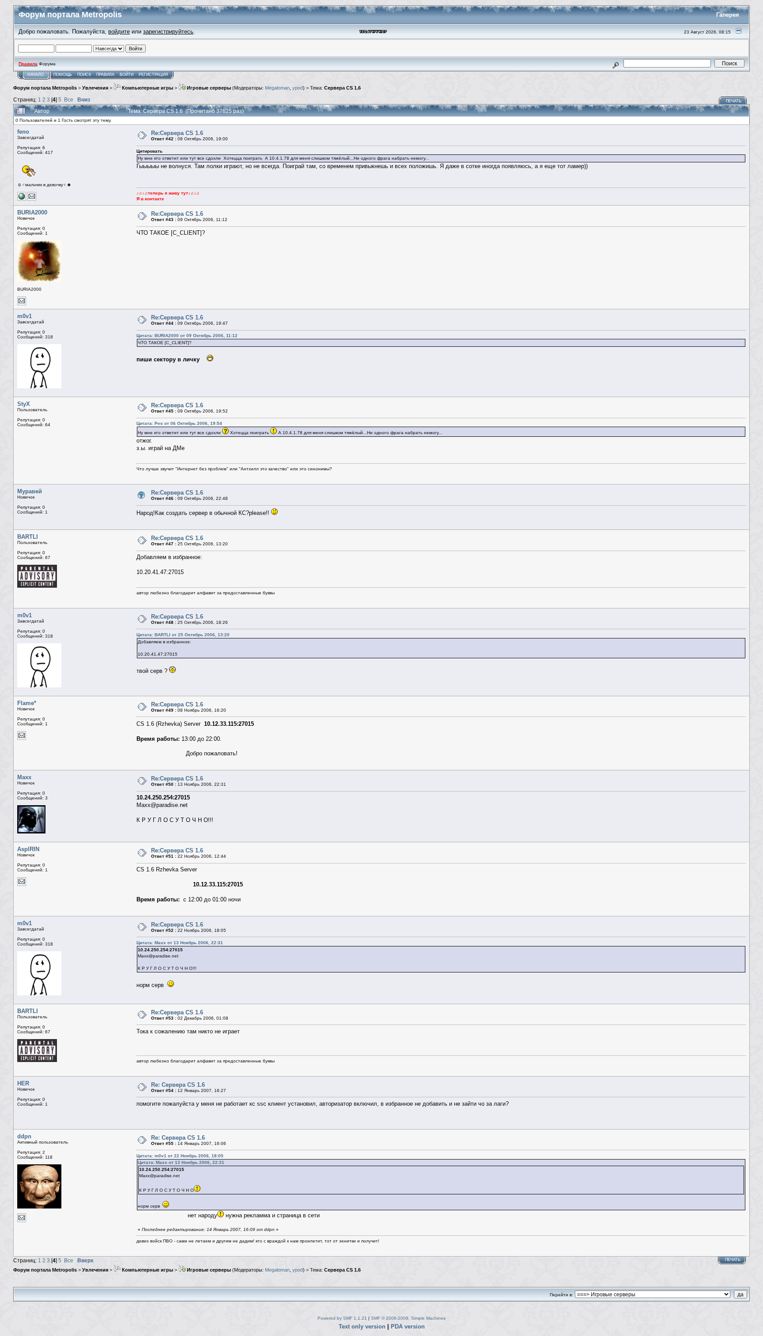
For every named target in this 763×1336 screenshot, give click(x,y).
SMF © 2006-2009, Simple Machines (408, 1318)
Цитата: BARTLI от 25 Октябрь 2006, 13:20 (183, 634)
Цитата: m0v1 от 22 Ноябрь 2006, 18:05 (179, 1155)
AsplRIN (28, 849)
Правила (105, 74)
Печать (733, 101)
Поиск (84, 74)
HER (23, 1083)
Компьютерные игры (147, 87)
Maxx (24, 777)
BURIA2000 (32, 212)
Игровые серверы (208, 87)
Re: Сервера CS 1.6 (178, 1084)
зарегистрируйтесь (168, 31)
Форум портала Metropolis (45, 87)
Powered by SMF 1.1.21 (342, 1318)
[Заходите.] (21, 199)
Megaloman (277, 87)
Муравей (29, 491)
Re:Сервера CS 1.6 (177, 133)
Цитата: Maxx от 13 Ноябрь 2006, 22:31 (179, 942)
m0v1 (24, 316)
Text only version (362, 1326)
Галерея (727, 14)
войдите (119, 31)
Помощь (62, 74)
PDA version (408, 1326)
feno (23, 131)
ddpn (24, 1136)
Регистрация (153, 74)
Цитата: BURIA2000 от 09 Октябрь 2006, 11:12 (187, 335)
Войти (126, 74)
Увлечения (95, 87)
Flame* (26, 703)
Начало (35, 74)
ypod (297, 87)
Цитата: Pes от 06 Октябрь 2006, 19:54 (179, 423)
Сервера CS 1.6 (342, 87)
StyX (23, 404)
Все (68, 99)
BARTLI (27, 536)
